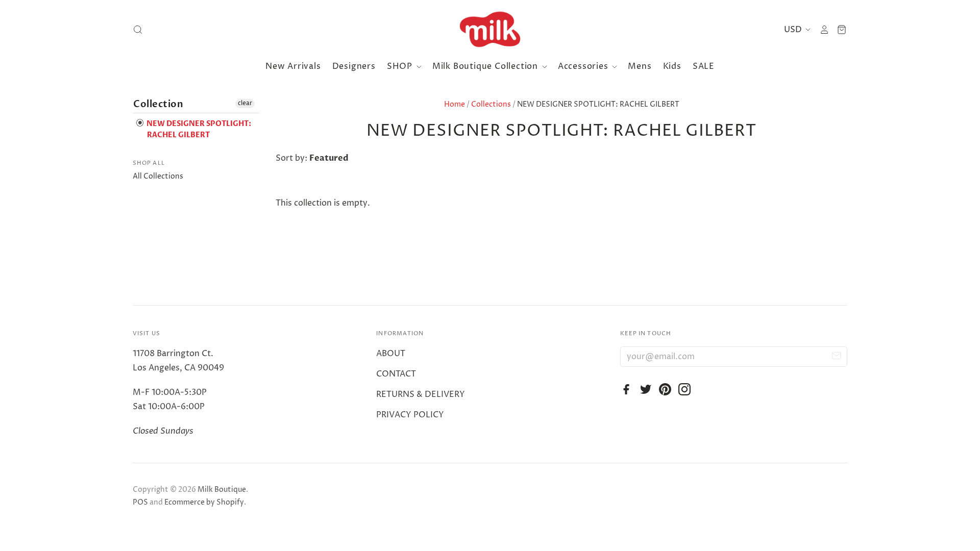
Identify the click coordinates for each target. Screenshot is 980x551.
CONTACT (396, 374)
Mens (639, 66)
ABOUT (390, 353)
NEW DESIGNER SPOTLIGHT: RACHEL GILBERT (198, 129)
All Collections (158, 176)
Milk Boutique (222, 489)
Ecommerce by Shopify (204, 502)
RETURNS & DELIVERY (420, 394)
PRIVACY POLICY (410, 414)
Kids (672, 66)
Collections (491, 104)
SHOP (401, 66)
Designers (354, 66)
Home (454, 104)
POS (140, 502)
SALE (704, 66)
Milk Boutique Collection (486, 66)
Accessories (584, 66)
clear (245, 103)
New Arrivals (293, 66)
